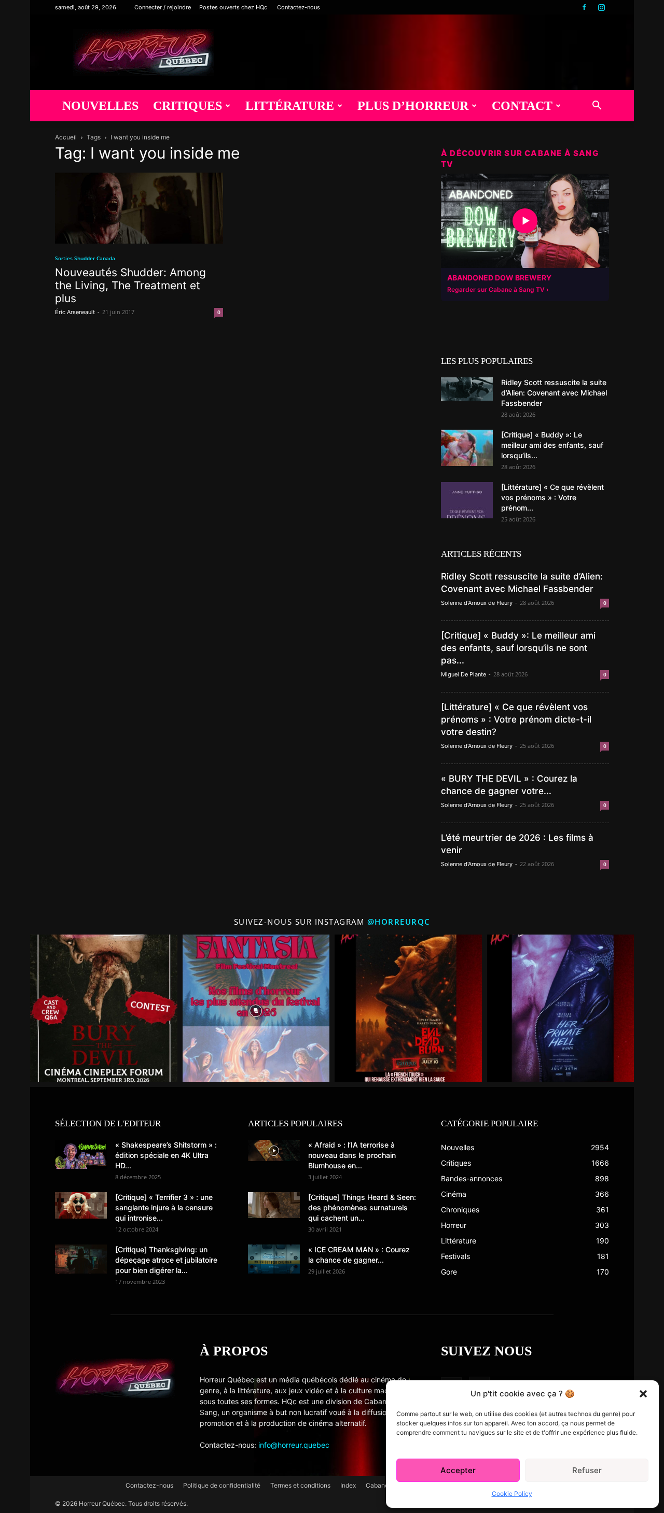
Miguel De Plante (463, 674)
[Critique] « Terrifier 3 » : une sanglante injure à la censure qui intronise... (164, 1207)
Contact (522, 105)
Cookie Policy (512, 1493)
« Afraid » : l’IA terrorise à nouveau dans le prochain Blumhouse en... (352, 1155)
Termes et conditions (300, 1485)
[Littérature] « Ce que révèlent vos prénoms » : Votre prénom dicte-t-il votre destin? (516, 719)
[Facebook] (584, 7)
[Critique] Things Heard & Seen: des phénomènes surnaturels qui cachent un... (362, 1207)
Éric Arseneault (75, 312)
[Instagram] (601, 7)
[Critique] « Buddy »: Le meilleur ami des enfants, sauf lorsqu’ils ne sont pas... (518, 648)
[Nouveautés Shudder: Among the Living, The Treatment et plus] (139, 208)
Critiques (187, 105)
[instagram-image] (103, 1008)
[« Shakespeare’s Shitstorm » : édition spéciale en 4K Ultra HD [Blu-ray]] (81, 1154)
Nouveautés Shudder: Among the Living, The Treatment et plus (130, 285)
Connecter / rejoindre (162, 7)
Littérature (289, 105)
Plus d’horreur (412, 105)
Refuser (587, 1470)
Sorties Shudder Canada (85, 258)
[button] (643, 1394)
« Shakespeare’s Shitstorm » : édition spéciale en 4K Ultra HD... (166, 1155)
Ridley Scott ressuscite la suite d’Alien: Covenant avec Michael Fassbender (554, 392)
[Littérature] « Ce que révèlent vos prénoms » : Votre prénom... (552, 497)
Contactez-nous (298, 7)
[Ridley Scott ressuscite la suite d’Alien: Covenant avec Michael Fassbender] (467, 389)
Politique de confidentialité (221, 1485)
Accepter (458, 1470)
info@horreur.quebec (293, 1444)
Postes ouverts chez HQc (233, 7)
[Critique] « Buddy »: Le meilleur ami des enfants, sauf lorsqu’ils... (552, 445)
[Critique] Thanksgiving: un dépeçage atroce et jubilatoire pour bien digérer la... (166, 1260)
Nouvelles (100, 105)
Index (348, 1485)
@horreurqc (399, 921)
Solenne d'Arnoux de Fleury (477, 602)
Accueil (66, 137)
